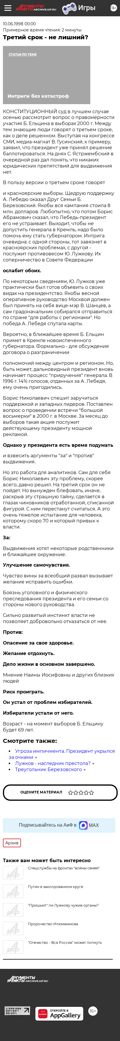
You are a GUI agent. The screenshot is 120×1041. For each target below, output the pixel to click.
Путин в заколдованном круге (55, 887)
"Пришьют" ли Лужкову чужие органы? (63, 905)
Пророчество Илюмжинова (53, 924)
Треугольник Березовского (48, 769)
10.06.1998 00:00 (19, 23)
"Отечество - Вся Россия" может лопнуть (65, 942)
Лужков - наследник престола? (53, 763)
